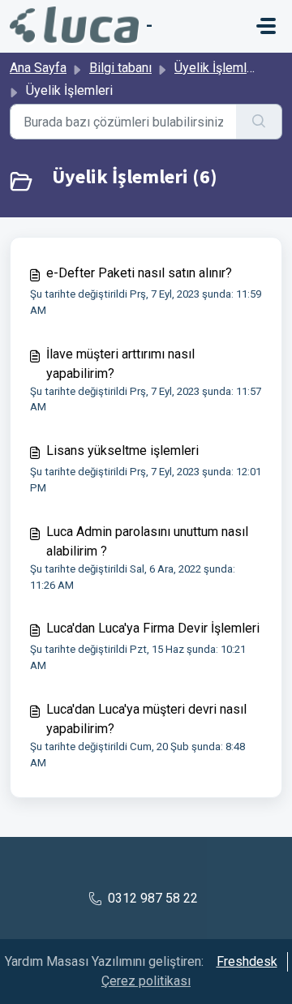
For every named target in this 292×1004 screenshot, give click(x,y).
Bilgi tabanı (120, 67)
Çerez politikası (146, 981)
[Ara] (259, 121)
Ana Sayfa (38, 67)
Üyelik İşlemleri (217, 67)
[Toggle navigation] (266, 26)
